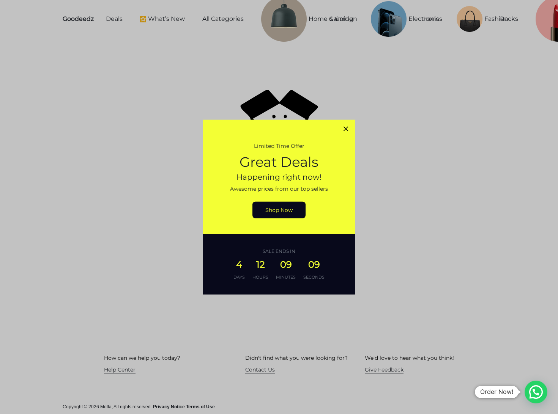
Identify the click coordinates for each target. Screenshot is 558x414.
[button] (536, 392)
